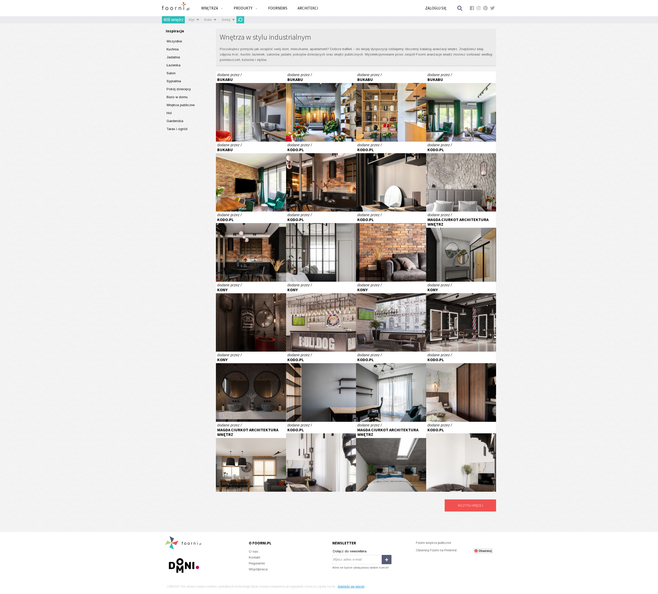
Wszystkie (174, 41)
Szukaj (460, 8)
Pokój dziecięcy (179, 89)
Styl (191, 20)
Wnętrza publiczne (181, 105)
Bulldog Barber (251, 317)
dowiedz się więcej (351, 586)
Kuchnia (173, 49)
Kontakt (254, 557)
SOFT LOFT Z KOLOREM (321, 387)
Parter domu (461, 247)
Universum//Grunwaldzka (321, 106)
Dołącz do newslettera (350, 551)
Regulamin (257, 563)
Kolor (208, 20)
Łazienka (173, 65)
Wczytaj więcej (470, 505)
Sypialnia (174, 81)
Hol (169, 113)
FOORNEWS (277, 8)
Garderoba (175, 121)
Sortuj (226, 20)
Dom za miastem (251, 457)
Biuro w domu (177, 97)
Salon (171, 73)
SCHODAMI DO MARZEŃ (461, 387)
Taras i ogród (177, 129)
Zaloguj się (435, 8)
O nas (253, 551)
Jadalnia (173, 57)
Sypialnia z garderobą (391, 457)
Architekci (308, 8)
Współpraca (258, 569)
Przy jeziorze (251, 106)
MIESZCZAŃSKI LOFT (321, 177)
